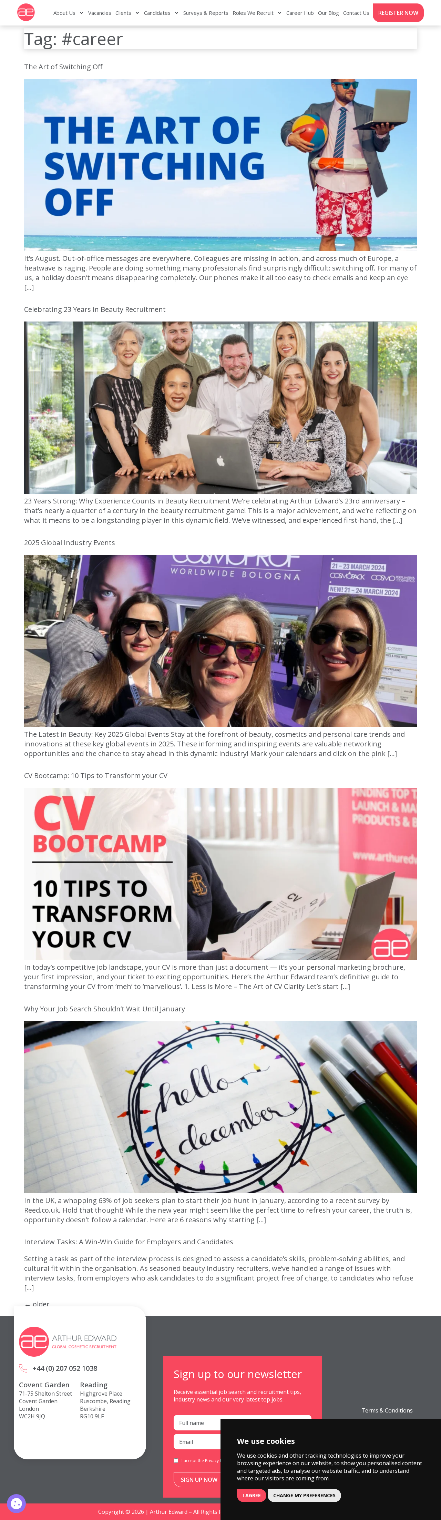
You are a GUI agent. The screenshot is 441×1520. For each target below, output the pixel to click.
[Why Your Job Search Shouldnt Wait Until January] (220, 1190)
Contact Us (356, 12)
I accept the (206, 1460)
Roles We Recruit (253, 12)
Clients (123, 12)
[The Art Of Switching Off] (220, 248)
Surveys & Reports (205, 12)
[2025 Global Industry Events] (220, 724)
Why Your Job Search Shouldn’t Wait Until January (104, 1008)
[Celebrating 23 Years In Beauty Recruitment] (220, 491)
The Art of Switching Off (63, 66)
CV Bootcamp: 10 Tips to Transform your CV (95, 775)
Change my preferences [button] (304, 1495)
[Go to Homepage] (26, 12)
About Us (64, 12)
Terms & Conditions (387, 1410)
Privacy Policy (218, 1460)
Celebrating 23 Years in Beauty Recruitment (95, 309)
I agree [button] (252, 1495)
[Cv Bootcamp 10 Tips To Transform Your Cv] (220, 957)
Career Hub (300, 12)
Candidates (157, 12)
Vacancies (99, 12)
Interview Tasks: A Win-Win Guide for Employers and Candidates (128, 1241)
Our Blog (328, 12)
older (37, 1304)
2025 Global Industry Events (69, 542)
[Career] (16, 1503)
